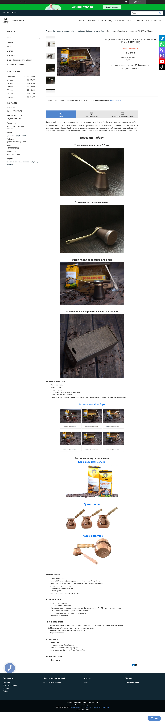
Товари (90, 21)
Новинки (102, 21)
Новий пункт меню (132, 682)
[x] (136, 665)
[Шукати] (160, 13)
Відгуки (10, 51)
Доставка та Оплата (124, 21)
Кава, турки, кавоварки (61, 31)
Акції (110, 21)
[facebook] (133, 665)
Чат (156, 718)
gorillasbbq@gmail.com (16, 135)
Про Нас (139, 21)
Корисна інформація (15, 64)
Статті (86, 682)
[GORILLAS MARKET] (6, 21)
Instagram (6, 682)
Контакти (150, 21)
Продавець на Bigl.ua (82, 705)
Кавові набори (78, 31)
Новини (10, 42)
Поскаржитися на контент (79, 707)
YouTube (6, 688)
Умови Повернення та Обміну (19, 60)
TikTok (5, 691)
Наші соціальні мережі (52, 682)
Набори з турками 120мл (95, 31)
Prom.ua (95, 702)
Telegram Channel (10, 685)
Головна (81, 21)
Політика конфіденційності (99, 707)
